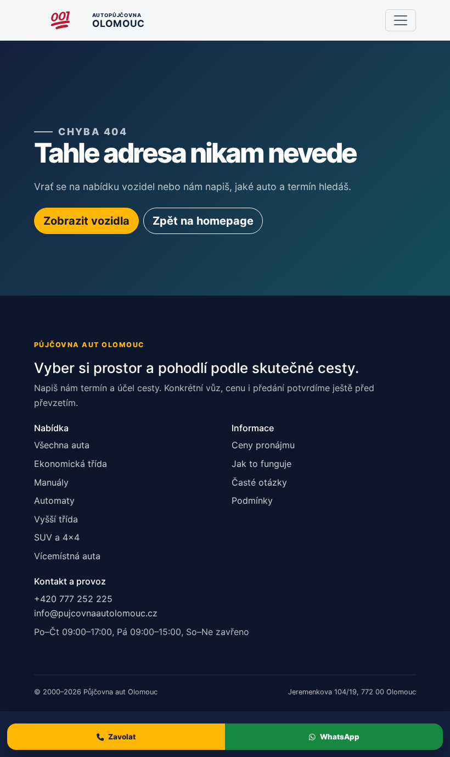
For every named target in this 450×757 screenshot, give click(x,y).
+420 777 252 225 (73, 598)
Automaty (54, 500)
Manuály (51, 482)
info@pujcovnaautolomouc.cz (96, 613)
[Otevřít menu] (400, 20)
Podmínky (252, 500)
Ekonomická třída (70, 463)
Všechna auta (61, 444)
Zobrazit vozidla (86, 220)
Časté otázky (259, 482)
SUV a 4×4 (57, 537)
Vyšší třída (56, 519)
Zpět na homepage (203, 220)
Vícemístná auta (67, 555)
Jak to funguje (261, 463)
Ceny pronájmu (263, 444)
